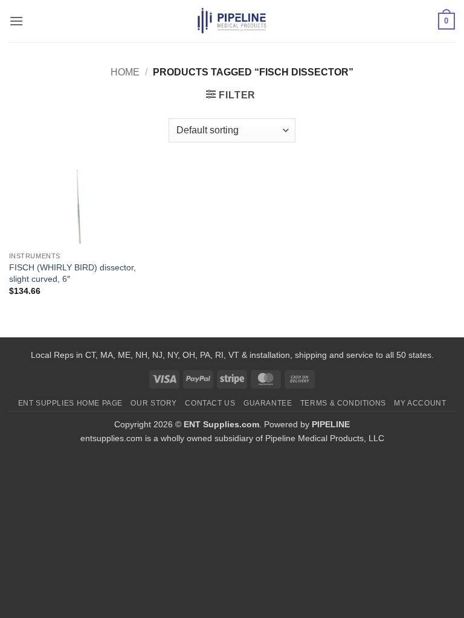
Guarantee (267, 403)
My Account (420, 403)
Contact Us (210, 403)
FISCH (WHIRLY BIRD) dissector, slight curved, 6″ (72, 273)
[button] (16, 21)
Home (125, 72)
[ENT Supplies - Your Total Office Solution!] (232, 21)
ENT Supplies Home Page (70, 403)
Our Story (153, 403)
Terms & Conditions (343, 403)
